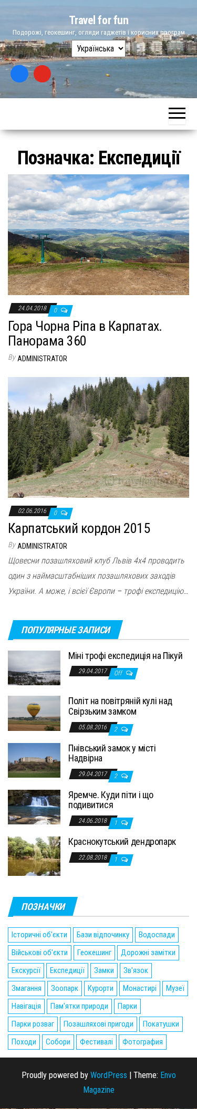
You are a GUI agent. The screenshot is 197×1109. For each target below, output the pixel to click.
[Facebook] (19, 74)
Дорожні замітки (148, 952)
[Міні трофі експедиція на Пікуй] (34, 667)
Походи (24, 1042)
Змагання (27, 988)
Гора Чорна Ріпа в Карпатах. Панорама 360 (85, 333)
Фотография (142, 1042)
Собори (58, 1042)
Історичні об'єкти (39, 934)
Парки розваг (33, 1024)
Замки (104, 970)
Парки (127, 1006)
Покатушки (161, 1024)
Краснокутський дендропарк (122, 841)
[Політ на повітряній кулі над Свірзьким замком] (34, 713)
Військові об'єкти (40, 952)
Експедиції (67, 970)
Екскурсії (26, 970)
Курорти (100, 988)
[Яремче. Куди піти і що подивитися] (34, 806)
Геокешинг (94, 952)
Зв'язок (135, 970)
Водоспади (157, 934)
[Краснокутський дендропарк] (34, 856)
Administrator (42, 358)
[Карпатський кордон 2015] (98, 437)
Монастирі (140, 988)
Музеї (175, 988)
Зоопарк (64, 988)
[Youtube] (42, 74)
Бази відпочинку (103, 934)
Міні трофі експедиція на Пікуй (125, 655)
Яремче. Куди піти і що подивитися (110, 800)
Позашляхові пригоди (98, 1024)
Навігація (26, 1006)
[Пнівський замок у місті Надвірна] (34, 760)
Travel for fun (99, 20)
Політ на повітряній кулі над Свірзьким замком (120, 706)
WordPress (108, 1075)
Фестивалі (96, 1042)
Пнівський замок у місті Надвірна (112, 753)
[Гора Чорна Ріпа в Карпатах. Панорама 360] (98, 234)
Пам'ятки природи (79, 1006)
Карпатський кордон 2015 (79, 528)
